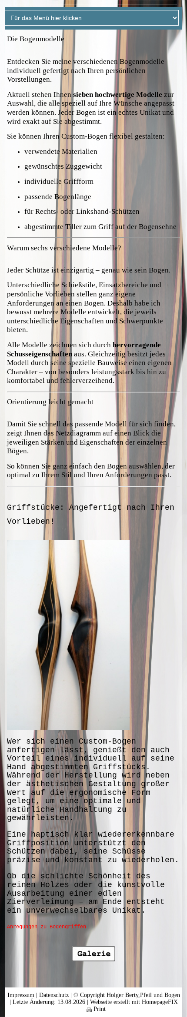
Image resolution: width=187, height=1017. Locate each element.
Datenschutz (54, 995)
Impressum (20, 995)
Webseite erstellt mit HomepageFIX (134, 1002)
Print (99, 1009)
